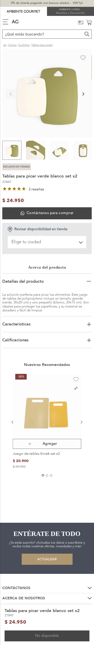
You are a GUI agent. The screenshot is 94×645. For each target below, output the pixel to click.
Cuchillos (23, 45)
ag (4, 45)
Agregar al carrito (47, 444)
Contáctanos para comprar (50, 213)
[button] (46, 94)
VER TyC (78, 3)
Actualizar (47, 559)
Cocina (12, 45)
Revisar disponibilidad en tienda (40, 229)
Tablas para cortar (41, 45)
